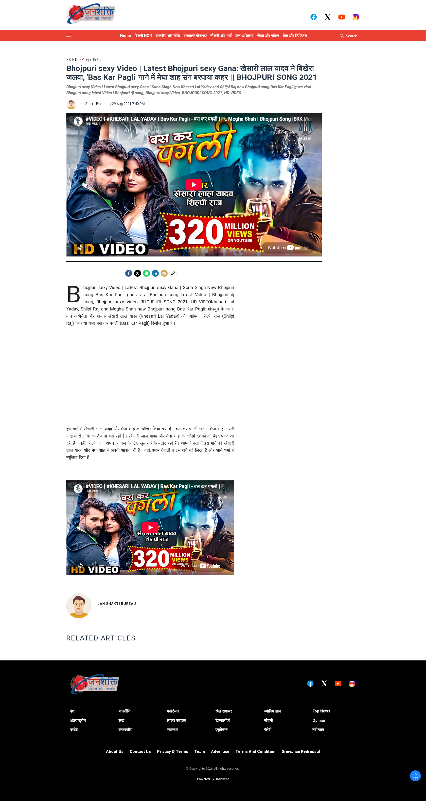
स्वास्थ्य (172, 729)
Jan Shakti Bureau (116, 604)
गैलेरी (267, 729)
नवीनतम (318, 729)
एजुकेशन (221, 729)
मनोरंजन (173, 711)
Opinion (319, 720)
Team (199, 751)
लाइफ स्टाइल (176, 720)
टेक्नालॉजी (222, 720)
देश (72, 711)
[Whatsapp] (146, 273)
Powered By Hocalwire (213, 779)
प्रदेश (74, 729)
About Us (115, 751)
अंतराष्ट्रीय (78, 720)
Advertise (220, 751)
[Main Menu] (68, 35)
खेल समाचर (223, 711)
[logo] (91, 13)
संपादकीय (125, 729)
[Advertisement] (150, 377)
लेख (121, 720)
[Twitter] (137, 273)
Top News (321, 711)
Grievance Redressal (301, 751)
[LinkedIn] (155, 273)
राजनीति (124, 711)
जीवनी (268, 720)
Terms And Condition (255, 751)
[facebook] (128, 273)
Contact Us (140, 751)
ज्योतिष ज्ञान (272, 711)
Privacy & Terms (172, 751)
